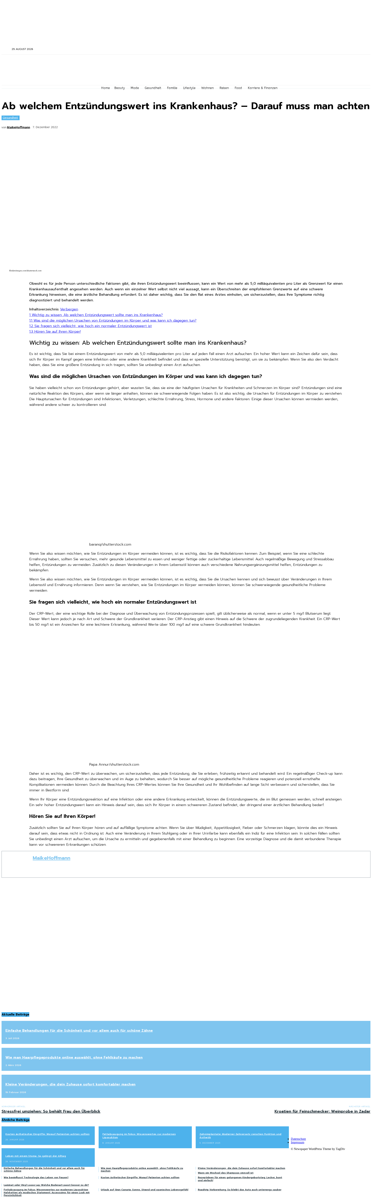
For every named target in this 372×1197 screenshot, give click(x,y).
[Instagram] (304, 49)
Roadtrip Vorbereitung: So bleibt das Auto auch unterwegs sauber (239, 1189)
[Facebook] (299, 49)
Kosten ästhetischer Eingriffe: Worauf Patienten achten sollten (47, 1134)
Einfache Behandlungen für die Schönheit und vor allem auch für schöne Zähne (79, 1030)
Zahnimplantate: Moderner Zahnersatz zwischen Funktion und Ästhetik (241, 1135)
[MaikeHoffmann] (17, 864)
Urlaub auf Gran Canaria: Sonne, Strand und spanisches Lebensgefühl (144, 1189)
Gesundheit (10, 117)
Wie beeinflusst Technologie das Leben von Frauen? (36, 1177)
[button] (6, 49)
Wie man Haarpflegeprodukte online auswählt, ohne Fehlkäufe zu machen (74, 1057)
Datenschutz (298, 1138)
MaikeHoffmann (18, 127)
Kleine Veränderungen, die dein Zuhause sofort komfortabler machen (70, 1084)
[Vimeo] (314, 49)
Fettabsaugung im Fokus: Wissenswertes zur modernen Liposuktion (139, 1135)
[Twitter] (309, 49)
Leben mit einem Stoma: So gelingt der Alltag (35, 1156)
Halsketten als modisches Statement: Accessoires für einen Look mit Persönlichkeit (47, 1194)
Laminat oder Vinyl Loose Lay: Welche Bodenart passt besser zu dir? (46, 1185)
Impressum (297, 1142)
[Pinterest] (93, 126)
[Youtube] (320, 49)
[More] (121, 126)
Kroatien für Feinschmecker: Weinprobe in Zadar (322, 1111)
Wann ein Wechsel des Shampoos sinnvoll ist (225, 1173)
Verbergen (69, 309)
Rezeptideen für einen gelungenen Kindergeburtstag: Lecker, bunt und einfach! (240, 1179)
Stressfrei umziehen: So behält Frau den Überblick (51, 1111)
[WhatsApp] (107, 126)
